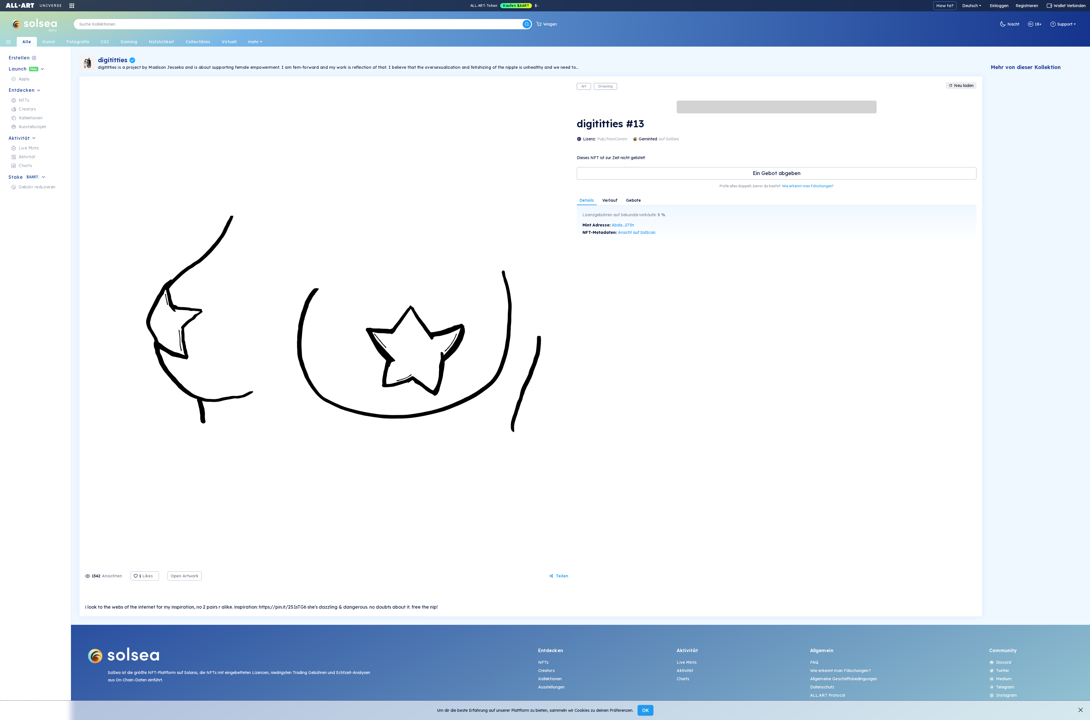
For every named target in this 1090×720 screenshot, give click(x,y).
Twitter (1002, 670)
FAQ (814, 662)
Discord (1003, 662)
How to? (944, 5)
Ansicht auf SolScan (636, 232)
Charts (683, 678)
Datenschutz (822, 687)
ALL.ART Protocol (827, 695)
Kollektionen (550, 678)
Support (1064, 24)
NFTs (543, 662)
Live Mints (686, 662)
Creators (546, 670)
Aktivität (685, 670)
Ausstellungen (551, 687)
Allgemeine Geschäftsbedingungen (843, 678)
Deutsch (970, 5)
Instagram (1006, 695)
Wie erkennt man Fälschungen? (808, 186)
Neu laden (964, 85)
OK (645, 710)
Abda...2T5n (623, 225)
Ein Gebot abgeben (776, 173)
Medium (1004, 678)
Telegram (1005, 687)
